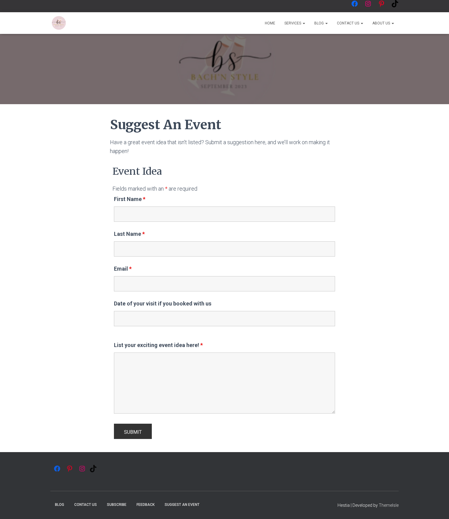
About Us (381, 23)
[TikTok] (395, 3)
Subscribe (116, 505)
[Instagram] (368, 3)
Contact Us (348, 23)
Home (270, 23)
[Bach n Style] (59, 23)
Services (293, 23)
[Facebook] (354, 3)
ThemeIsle (389, 505)
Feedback (146, 505)
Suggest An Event (182, 505)
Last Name (129, 234)
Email (123, 269)
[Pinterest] (381, 3)
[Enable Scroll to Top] (437, 506)
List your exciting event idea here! (158, 345)
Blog (319, 23)
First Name (129, 199)
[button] (303, 23)
